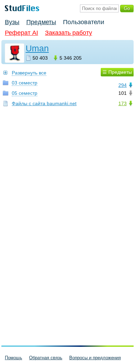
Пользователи (83, 22)
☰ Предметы (117, 72)
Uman (37, 48)
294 (122, 85)
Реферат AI (21, 32)
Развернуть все (29, 73)
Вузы (12, 22)
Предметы (41, 22)
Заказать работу (68, 32)
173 (122, 103)
